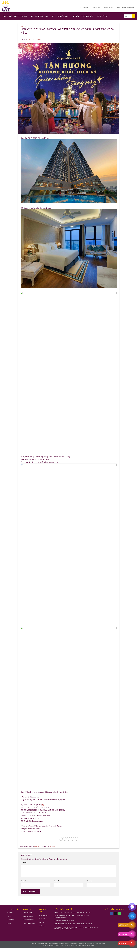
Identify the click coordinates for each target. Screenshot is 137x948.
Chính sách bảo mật (28, 916)
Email (56, 881)
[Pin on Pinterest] (72, 839)
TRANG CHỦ (7, 16)
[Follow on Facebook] (111, 913)
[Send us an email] (115, 913)
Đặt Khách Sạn (42, 926)
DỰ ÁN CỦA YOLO (103, 16)
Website (89, 881)
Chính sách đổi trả (27, 912)
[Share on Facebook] (61, 839)
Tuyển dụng (10, 919)
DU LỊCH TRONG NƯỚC (39, 16)
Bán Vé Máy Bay (43, 915)
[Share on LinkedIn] (76, 839)
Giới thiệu (10, 912)
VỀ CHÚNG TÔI (87, 16)
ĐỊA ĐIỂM (23, 26)
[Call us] (119, 913)
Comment (24, 862)
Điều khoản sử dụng (28, 919)
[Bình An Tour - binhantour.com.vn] (6, 6)
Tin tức (9, 916)
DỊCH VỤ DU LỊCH (20, 16)
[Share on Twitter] (64, 839)
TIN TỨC (76, 16)
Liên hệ (9, 923)
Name (23, 881)
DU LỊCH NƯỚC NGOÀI (60, 16)
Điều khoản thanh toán (29, 923)
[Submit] (133, 16)
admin (39, 39)
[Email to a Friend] (68, 839)
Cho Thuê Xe (42, 919)
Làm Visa (41, 922)
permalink (53, 846)
